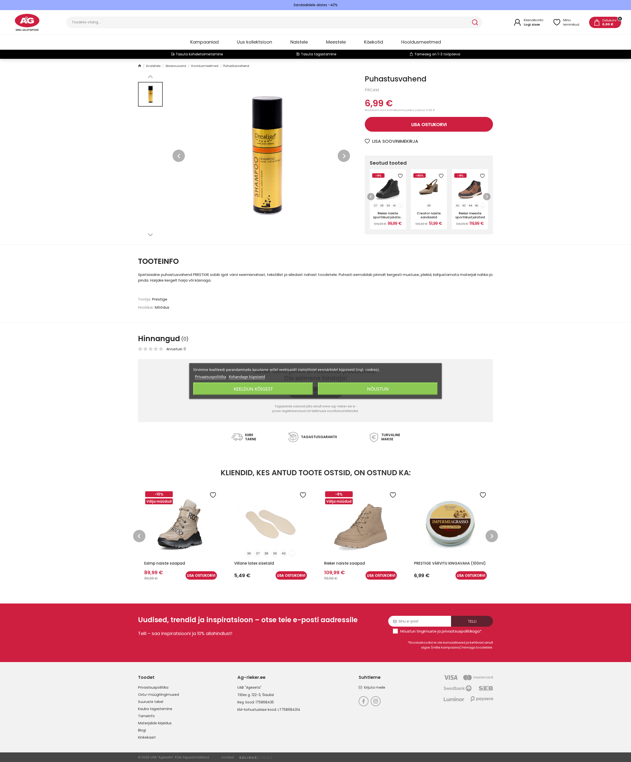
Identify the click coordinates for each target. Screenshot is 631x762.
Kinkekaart (147, 737)
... (400, 206)
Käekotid (373, 42)
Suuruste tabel (150, 701)
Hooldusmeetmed (421, 42)
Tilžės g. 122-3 (249, 694)
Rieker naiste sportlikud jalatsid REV (388, 215)
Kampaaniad (204, 42)
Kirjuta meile (374, 687)
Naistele (299, 42)
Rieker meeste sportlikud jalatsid (470, 215)
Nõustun (378, 389)
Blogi (142, 730)
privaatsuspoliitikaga (461, 631)
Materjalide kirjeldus (155, 723)
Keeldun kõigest (253, 389)
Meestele (336, 42)
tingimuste (427, 631)
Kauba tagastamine (155, 708)
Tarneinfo (146, 716)
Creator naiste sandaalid (429, 215)
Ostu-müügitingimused (158, 694)
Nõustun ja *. (441, 631)
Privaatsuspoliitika (153, 687)
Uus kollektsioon (254, 42)
